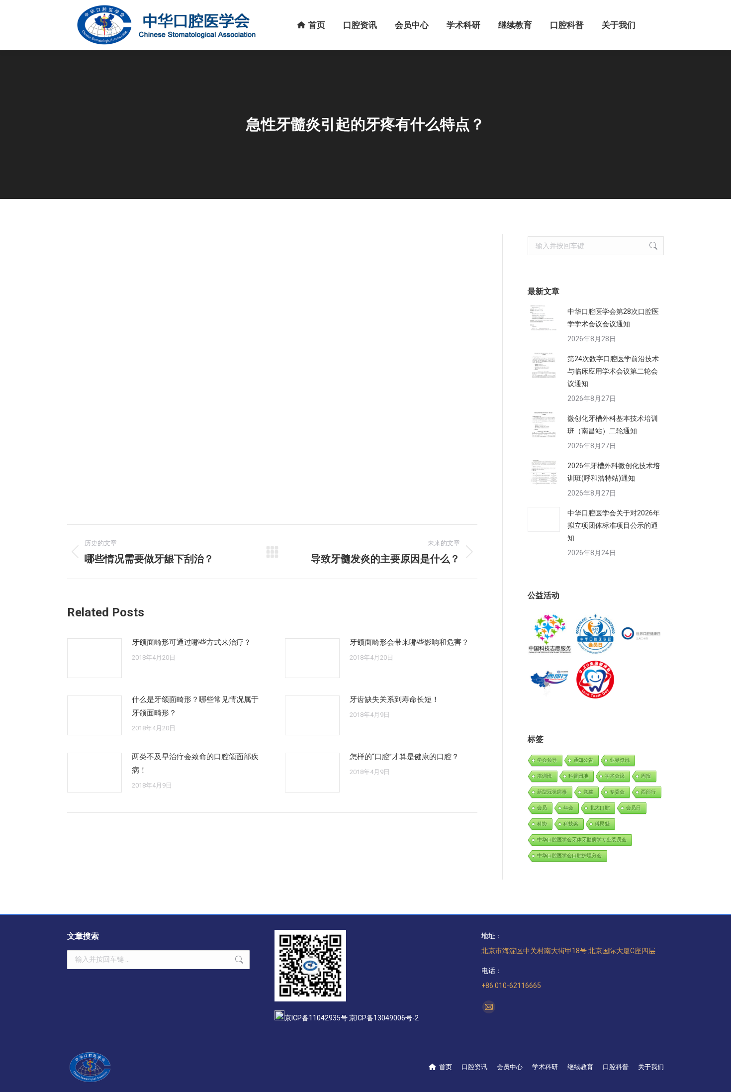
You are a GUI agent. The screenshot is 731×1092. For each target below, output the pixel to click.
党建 (588, 791)
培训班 (544, 776)
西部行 (648, 791)
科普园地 (578, 776)
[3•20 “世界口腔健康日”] (641, 634)
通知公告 (583, 760)
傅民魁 (602, 823)
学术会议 (615, 776)
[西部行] (550, 679)
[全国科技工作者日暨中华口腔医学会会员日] (595, 634)
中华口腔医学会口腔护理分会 (569, 855)
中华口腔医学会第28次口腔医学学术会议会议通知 (613, 317)
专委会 (617, 791)
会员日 (633, 807)
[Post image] (94, 658)
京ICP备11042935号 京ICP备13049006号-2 (351, 1018)
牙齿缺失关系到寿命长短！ (394, 699)
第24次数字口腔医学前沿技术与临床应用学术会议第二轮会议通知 (613, 371)
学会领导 (547, 760)
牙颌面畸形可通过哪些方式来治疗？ (191, 642)
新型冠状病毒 (552, 791)
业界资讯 (620, 760)
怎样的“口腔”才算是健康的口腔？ (404, 756)
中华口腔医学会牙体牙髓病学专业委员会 (582, 839)
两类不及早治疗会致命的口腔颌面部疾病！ (195, 763)
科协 (542, 823)
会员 (542, 807)
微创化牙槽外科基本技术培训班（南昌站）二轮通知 (612, 424)
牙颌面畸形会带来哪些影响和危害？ (409, 642)
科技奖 (570, 823)
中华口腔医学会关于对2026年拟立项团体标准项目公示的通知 (613, 525)
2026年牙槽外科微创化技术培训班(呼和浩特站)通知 (613, 472)
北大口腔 (600, 807)
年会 (568, 807)
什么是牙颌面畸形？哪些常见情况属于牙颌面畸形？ (195, 706)
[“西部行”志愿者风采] (550, 634)
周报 (646, 776)
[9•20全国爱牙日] (595, 679)
